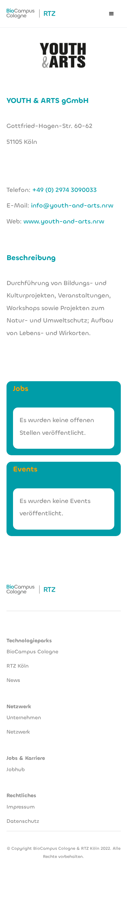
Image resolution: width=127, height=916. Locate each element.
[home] (31, 14)
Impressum (21, 806)
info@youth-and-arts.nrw (72, 205)
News (13, 680)
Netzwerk (18, 731)
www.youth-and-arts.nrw (63, 221)
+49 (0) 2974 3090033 (64, 190)
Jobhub (16, 769)
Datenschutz (23, 821)
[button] (111, 13)
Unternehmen (24, 717)
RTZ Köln (18, 665)
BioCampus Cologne (32, 651)
